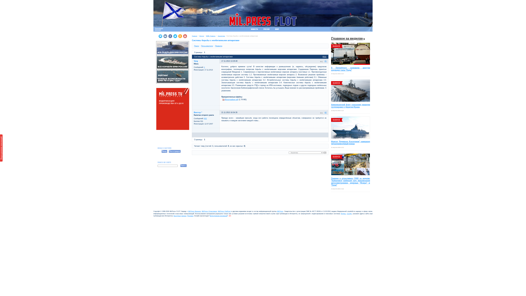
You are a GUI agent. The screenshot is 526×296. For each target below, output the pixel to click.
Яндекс (343, 213)
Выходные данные (180, 216)
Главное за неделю (347, 38)
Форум (201, 36)
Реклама (190, 216)
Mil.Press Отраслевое (209, 211)
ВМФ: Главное (210, 36)
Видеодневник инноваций (1, 148)
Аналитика (221, 36)
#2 (326, 113)
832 (205, 118)
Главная (194, 36)
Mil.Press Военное (194, 211)
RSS (324, 57)
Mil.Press (280, 211)
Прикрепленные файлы (231, 97)
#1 (326, 61)
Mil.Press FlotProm (224, 211)
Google (349, 213)
